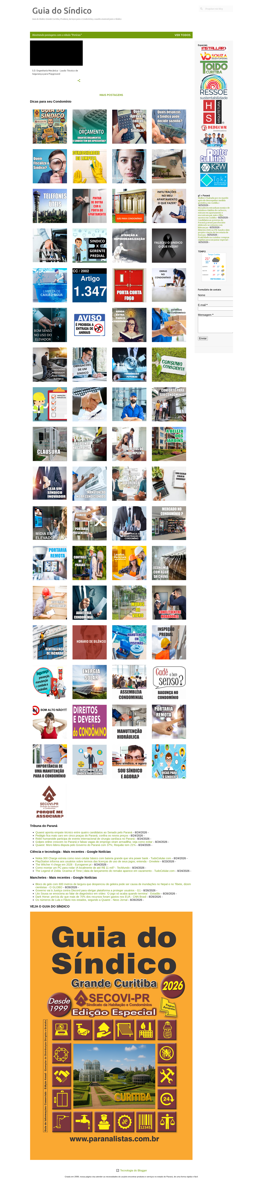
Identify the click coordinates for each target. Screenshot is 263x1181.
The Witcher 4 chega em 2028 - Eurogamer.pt (63, 864)
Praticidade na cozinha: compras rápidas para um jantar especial (213, 238)
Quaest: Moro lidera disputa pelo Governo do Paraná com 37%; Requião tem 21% (85, 844)
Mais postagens (111, 94)
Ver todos (182, 35)
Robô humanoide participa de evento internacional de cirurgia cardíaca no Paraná (85, 838)
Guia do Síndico (62, 10)
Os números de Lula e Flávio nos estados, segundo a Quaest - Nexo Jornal (81, 899)
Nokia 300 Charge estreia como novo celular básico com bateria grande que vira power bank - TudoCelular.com (103, 858)
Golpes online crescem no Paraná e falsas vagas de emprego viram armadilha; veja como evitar (93, 841)
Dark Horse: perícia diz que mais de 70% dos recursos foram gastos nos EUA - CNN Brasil (90, 896)
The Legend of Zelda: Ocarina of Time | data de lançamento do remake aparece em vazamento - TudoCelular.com (105, 870)
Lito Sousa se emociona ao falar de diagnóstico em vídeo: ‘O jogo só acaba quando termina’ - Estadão (97, 893)
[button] (79, 81)
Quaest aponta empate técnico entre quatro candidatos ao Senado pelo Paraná (83, 832)
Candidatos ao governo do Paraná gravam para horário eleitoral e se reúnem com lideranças (211, 224)
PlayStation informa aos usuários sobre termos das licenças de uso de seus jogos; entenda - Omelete (97, 861)
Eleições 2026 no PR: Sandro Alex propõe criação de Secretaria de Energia (213, 232)
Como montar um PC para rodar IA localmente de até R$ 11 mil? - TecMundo (82, 867)
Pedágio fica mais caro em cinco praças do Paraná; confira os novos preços (81, 835)
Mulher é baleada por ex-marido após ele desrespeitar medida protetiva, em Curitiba (213, 200)
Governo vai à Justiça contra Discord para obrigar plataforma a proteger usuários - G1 (88, 890)
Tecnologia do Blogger (133, 1170)
